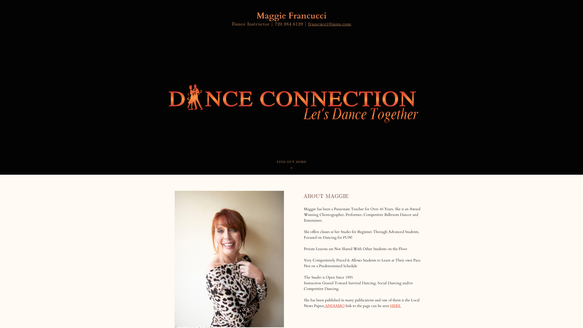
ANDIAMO (335, 305)
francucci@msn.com (329, 24)
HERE (395, 305)
